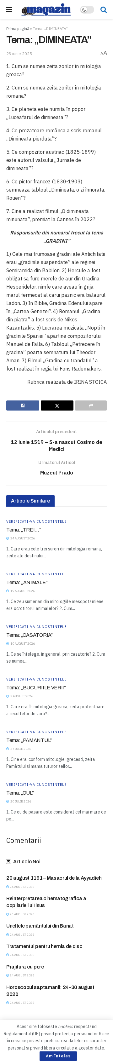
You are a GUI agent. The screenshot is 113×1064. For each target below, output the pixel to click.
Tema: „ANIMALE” (26, 582)
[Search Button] (103, 9)
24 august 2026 (21, 887)
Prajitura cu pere (25, 966)
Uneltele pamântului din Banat (40, 926)
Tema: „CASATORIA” (29, 635)
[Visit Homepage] (46, 9)
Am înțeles (58, 1056)
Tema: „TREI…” (23, 529)
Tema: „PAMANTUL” (29, 740)
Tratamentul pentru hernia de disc (44, 946)
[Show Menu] (9, 9)
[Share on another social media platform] (91, 405)
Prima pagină (17, 28)
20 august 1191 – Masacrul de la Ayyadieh (53, 878)
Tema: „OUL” (20, 793)
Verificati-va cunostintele (36, 521)
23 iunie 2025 (19, 53)
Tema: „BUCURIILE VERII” (36, 687)
